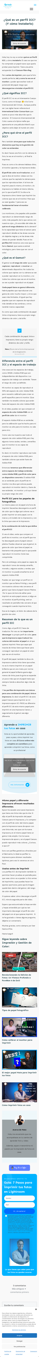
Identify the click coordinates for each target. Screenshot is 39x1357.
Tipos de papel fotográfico (15, 1010)
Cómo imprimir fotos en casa (16, 1105)
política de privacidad (25, 1224)
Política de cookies (19, 39)
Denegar (19, 1341)
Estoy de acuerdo (19, 43)
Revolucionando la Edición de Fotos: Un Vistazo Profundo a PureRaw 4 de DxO (16, 978)
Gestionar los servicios (19, 1330)
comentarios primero (19, 1292)
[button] (36, 1309)
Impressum (33, 1351)
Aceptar (19, 1335)
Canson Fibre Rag (23, 70)
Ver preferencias (19, 1347)
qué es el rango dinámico (13, 226)
